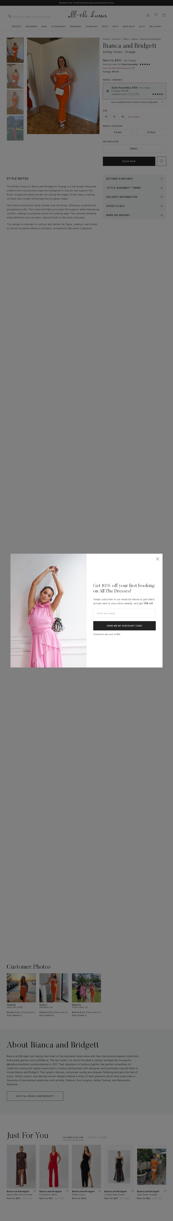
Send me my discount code (124, 625)
